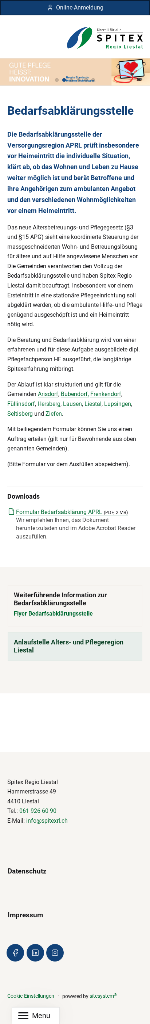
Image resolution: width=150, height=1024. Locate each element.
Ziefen (54, 413)
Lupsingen (117, 403)
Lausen (72, 403)
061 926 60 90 (37, 810)
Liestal (93, 403)
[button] (56, 80)
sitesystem (103, 996)
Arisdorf (48, 394)
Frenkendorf (105, 394)
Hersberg (49, 403)
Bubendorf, (75, 394)
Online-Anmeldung (79, 7)
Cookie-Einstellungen (30, 996)
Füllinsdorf (21, 403)
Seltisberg (20, 413)
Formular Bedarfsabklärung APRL (72, 512)
